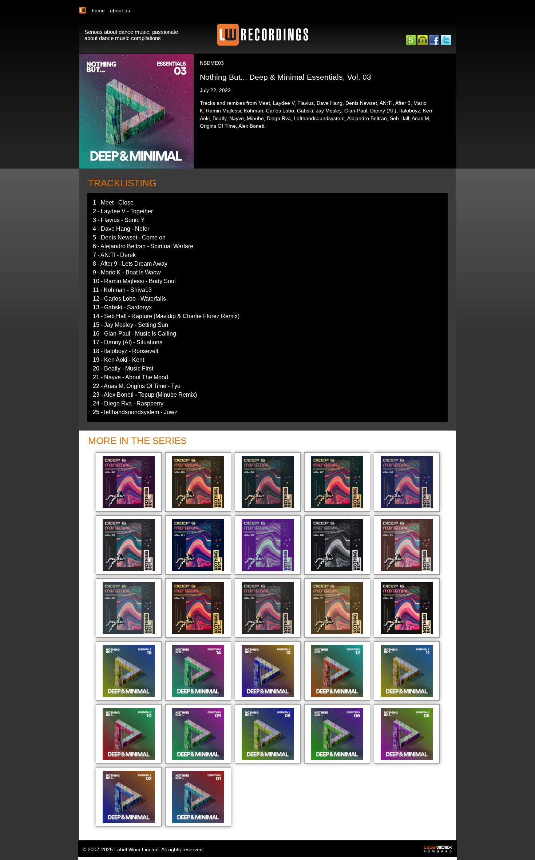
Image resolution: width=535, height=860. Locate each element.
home (98, 10)
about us (120, 10)
